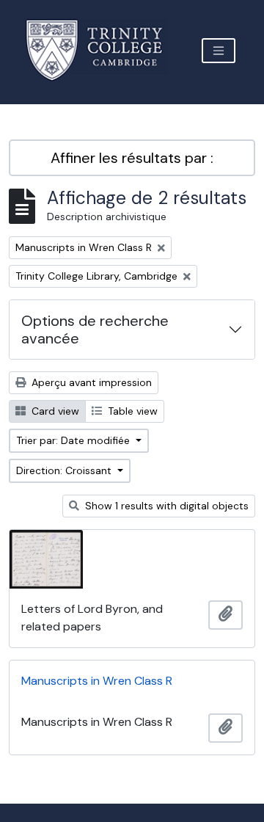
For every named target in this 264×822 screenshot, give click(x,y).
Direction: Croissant (65, 470)
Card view (54, 411)
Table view (131, 411)
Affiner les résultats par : (132, 157)
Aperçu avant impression (90, 382)
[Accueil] (103, 50)
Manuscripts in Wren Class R (96, 680)
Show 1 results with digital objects (165, 505)
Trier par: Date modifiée (74, 440)
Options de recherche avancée (95, 329)
